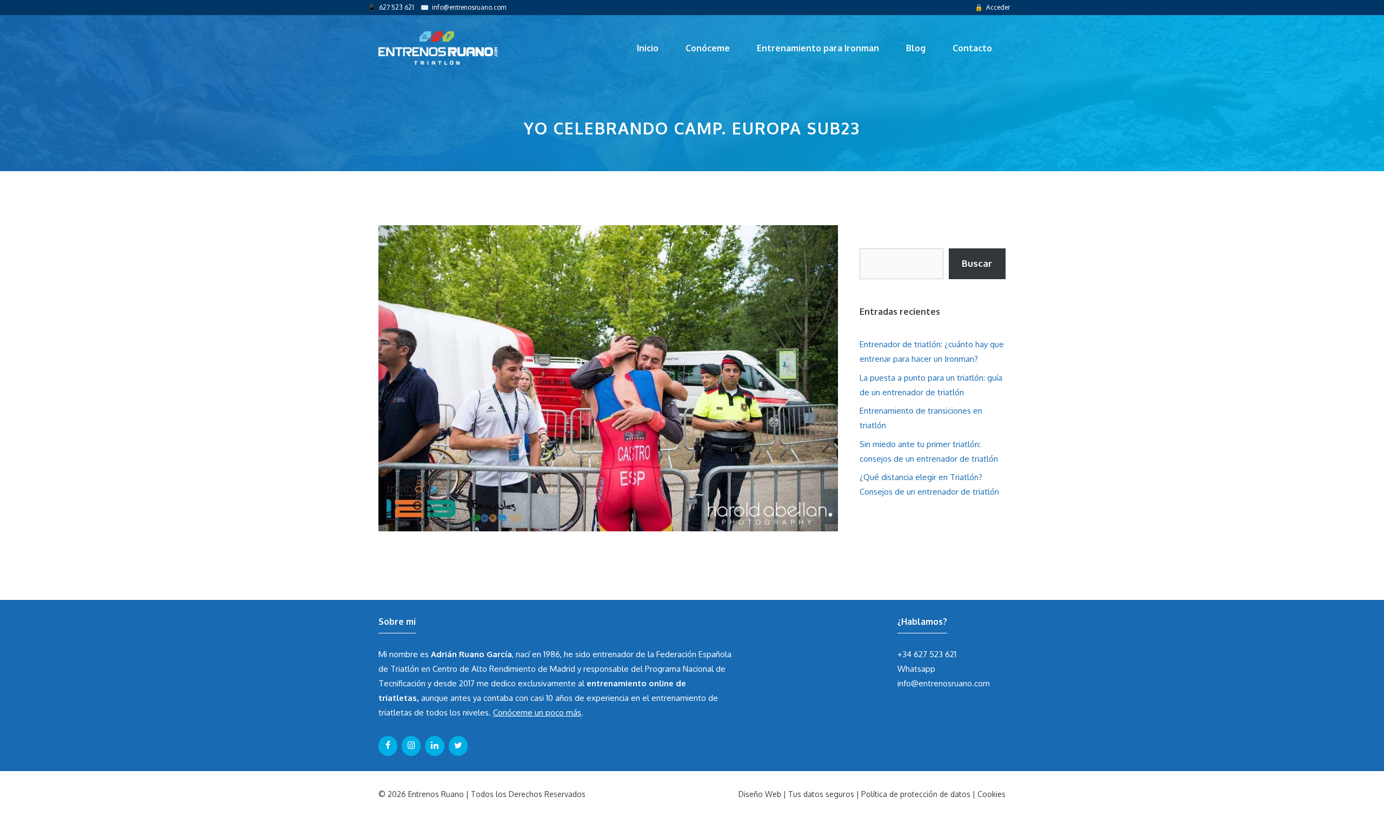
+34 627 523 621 (926, 654)
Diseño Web (759, 794)
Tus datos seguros (821, 794)
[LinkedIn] (434, 745)
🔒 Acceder (992, 7)
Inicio (647, 48)
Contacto (972, 48)
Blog (916, 48)
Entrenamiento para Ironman (818, 48)
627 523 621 (396, 7)
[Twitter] (458, 745)
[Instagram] (411, 745)
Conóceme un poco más (537, 712)
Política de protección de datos (915, 794)
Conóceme (708, 48)
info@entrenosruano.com (469, 7)
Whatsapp (916, 669)
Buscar (977, 263)
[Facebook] (387, 745)
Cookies (991, 794)
